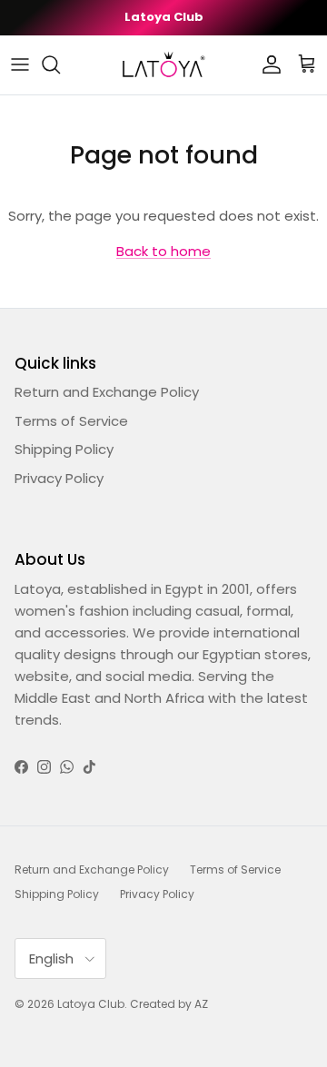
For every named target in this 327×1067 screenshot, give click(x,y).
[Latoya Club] (163, 64)
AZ (201, 1004)
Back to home (163, 251)
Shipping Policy (64, 449)
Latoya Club (90, 1004)
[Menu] (20, 64)
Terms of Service (71, 420)
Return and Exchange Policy (107, 391)
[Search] (60, 64)
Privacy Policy (59, 478)
